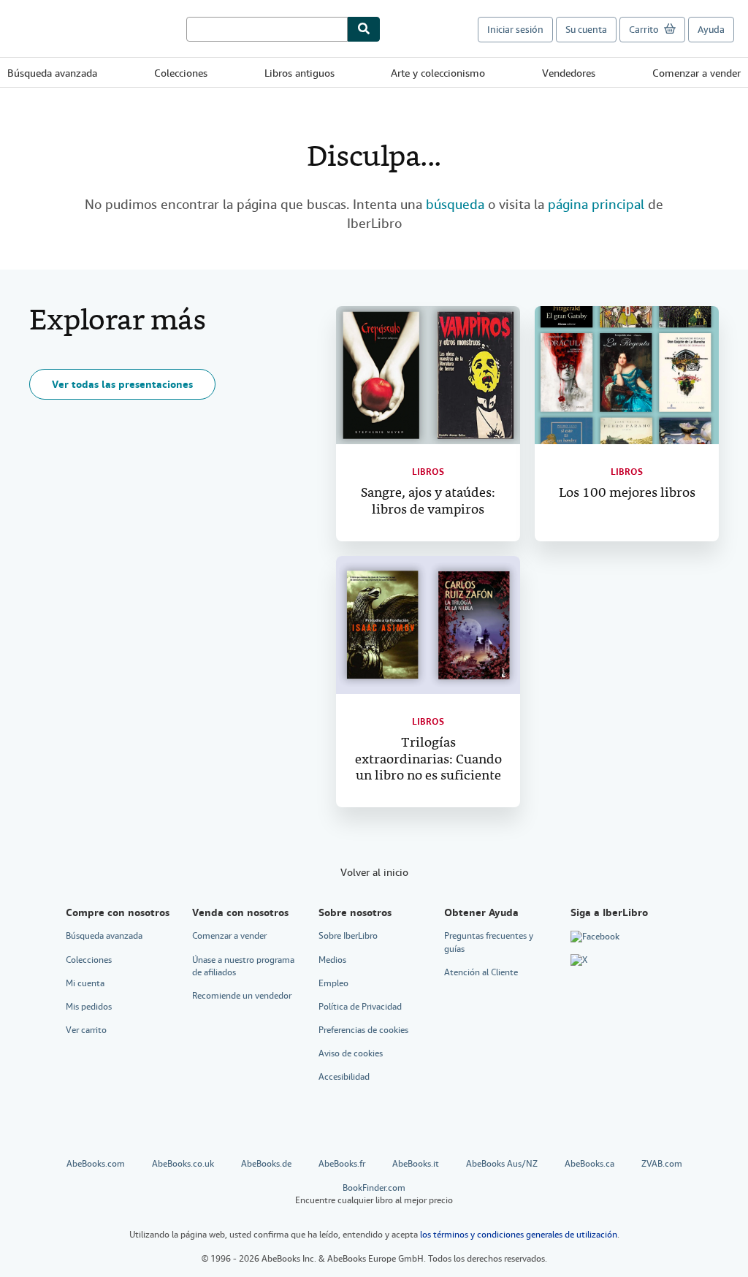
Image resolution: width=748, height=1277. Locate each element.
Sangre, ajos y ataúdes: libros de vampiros (428, 502)
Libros (428, 472)
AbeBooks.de (266, 1164)
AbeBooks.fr (341, 1164)
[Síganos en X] (578, 960)
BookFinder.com (374, 1194)
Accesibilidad (344, 1077)
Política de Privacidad (360, 1007)
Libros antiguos (299, 73)
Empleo (333, 983)
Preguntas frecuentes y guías (488, 942)
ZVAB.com (661, 1164)
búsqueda (455, 204)
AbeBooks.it (415, 1164)
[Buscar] (364, 29)
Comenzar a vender (696, 73)
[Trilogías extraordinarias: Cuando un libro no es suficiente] (428, 625)
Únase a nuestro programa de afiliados (243, 966)
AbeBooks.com (95, 1164)
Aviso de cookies (350, 1053)
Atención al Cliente (481, 972)
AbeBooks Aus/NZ (502, 1164)
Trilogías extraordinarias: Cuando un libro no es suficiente (428, 760)
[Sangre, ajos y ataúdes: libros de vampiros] (428, 375)
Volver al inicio (374, 872)
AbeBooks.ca (589, 1164)
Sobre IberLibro (348, 936)
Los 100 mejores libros (627, 493)
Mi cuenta (85, 983)
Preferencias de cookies (363, 1030)
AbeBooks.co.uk (183, 1164)
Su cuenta (586, 29)
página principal (596, 204)
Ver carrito (86, 1030)
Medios (332, 960)
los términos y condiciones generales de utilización (518, 1234)
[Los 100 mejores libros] (627, 375)
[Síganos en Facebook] (594, 936)
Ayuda (711, 29)
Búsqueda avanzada (52, 73)
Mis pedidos (89, 1007)
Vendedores (568, 73)
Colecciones (180, 73)
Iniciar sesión (515, 29)
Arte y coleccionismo (438, 73)
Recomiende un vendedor (241, 996)
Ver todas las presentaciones (122, 384)
